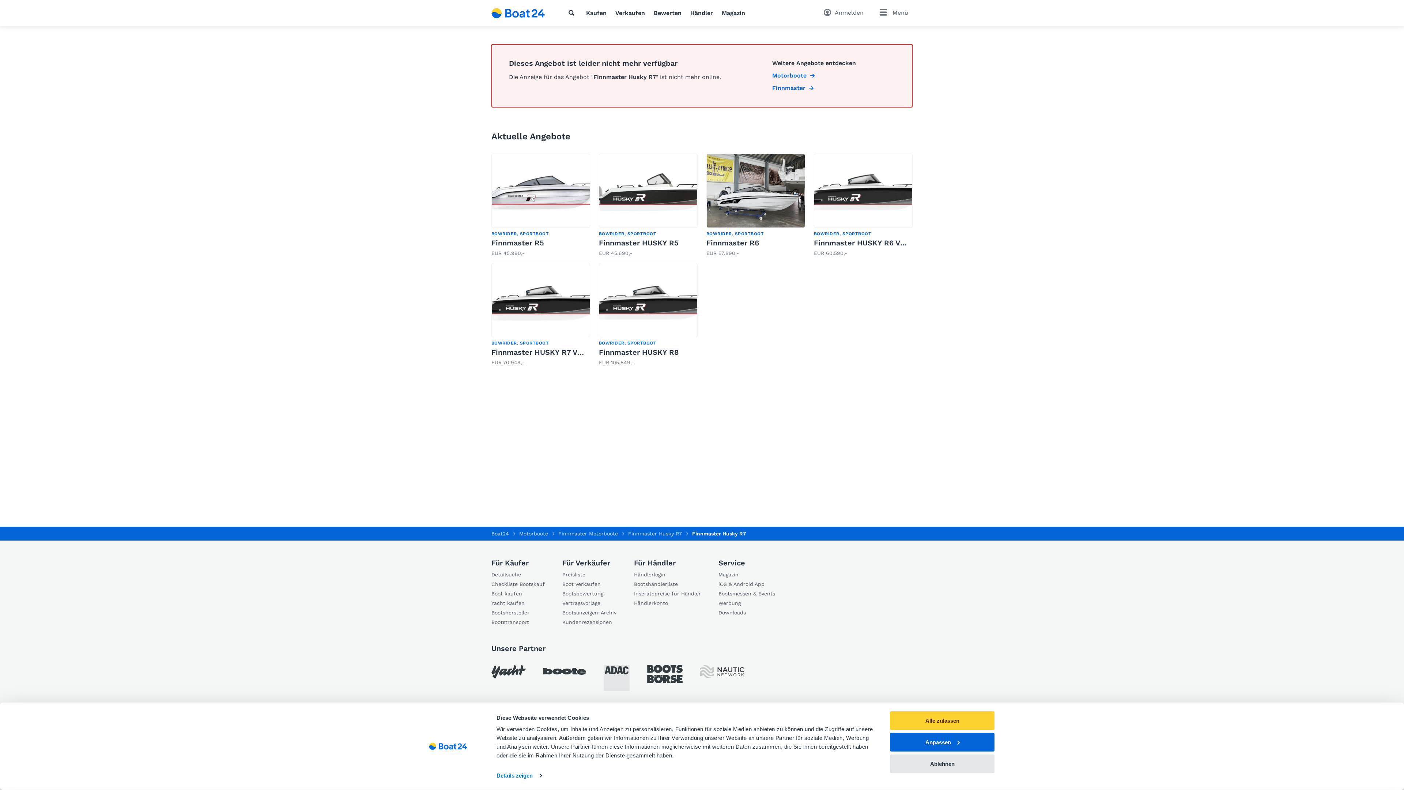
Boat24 (500, 534)
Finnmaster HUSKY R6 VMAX (865, 242)
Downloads (732, 613)
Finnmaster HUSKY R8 (639, 352)
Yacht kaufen (508, 603)
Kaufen (596, 13)
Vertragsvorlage (581, 603)
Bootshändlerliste (656, 584)
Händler (701, 13)
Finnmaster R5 (517, 242)
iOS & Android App (741, 584)
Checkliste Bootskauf (518, 584)
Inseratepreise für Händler (667, 594)
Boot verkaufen (581, 584)
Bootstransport (510, 622)
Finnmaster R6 (732, 242)
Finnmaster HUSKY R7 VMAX (542, 352)
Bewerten (668, 13)
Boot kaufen (506, 594)
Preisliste (573, 575)
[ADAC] (617, 678)
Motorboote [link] (789, 75)
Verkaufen (630, 13)
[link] (540, 205)
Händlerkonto (651, 603)
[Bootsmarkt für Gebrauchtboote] (518, 13)
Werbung (729, 603)
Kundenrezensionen (587, 622)
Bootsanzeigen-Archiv (589, 613)
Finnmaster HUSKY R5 (639, 242)
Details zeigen (515, 775)
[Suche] (573, 12)
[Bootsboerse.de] (665, 674)
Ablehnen (942, 763)
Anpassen (938, 742)
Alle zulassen (942, 721)
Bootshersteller (510, 613)
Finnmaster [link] (788, 87)
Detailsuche (506, 575)
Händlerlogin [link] (649, 575)
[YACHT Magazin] (508, 671)
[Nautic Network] (722, 671)
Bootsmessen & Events (746, 594)
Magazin (733, 13)
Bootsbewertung (582, 594)
